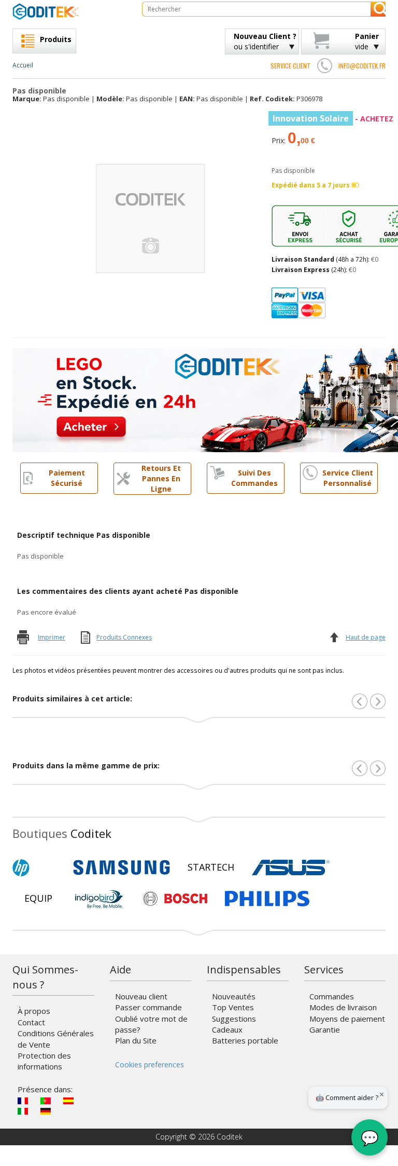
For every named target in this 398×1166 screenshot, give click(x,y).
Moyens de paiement (347, 1018)
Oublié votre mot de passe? (151, 1024)
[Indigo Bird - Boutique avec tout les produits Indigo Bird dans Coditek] (99, 898)
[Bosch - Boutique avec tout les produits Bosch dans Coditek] (175, 898)
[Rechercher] (378, 9)
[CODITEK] (69, 11)
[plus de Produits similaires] (378, 701)
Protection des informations (44, 1061)
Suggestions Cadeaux (234, 1024)
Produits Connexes (124, 637)
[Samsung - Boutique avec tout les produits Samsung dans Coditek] (121, 867)
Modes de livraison (343, 1007)
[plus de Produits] (378, 768)
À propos (34, 1011)
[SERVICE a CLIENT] (324, 65)
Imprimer (51, 637)
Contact (31, 1022)
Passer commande (148, 1007)
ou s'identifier (265, 41)
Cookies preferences (149, 1064)
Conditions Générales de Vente (56, 1038)
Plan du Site (136, 1040)
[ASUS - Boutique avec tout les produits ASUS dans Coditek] (291, 867)
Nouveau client (141, 996)
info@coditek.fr (362, 65)
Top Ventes (233, 1007)
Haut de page (366, 637)
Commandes (331, 996)
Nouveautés (233, 996)
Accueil (22, 65)
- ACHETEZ (333, 119)
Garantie (324, 1029)
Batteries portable (245, 1040)
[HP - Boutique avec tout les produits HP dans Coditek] (38, 867)
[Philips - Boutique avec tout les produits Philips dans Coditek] (267, 898)
